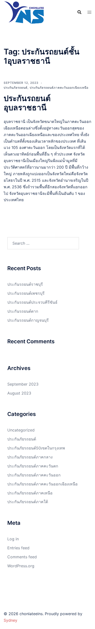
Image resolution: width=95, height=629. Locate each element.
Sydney (10, 620)
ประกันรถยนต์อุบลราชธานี (27, 103)
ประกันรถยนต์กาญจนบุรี (28, 320)
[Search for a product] (79, 12)
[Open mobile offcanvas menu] (89, 12)
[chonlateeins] (24, 12)
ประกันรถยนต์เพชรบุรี (26, 293)
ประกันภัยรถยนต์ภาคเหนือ (30, 493)
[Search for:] (43, 243)
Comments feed (22, 556)
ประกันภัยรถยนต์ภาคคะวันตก (32, 466)
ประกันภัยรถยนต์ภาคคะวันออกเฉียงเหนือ (59, 87)
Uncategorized (21, 430)
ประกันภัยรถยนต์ (16, 87)
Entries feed (18, 547)
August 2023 (19, 393)
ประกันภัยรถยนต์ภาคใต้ (27, 501)
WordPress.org (20, 565)
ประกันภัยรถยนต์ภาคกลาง (30, 457)
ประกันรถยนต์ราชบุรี (25, 284)
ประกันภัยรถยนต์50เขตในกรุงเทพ (36, 448)
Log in (13, 538)
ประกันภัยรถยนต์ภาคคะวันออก (34, 475)
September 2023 (22, 384)
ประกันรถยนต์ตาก (22, 311)
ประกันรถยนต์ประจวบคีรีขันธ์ (32, 302)
